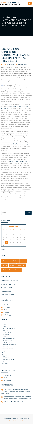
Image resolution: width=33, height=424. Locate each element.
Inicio (4, 324)
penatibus (21, 265)
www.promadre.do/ (24, 399)
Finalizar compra (8, 359)
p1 (3, 361)
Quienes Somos (7, 349)
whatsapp (7, 315)
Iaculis (5, 265)
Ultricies (17, 270)
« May (3, 249)
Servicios (5, 347)
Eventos (5, 330)
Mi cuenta (5, 357)
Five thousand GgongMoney (20, 161)
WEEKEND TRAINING (8, 294)
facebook (7, 305)
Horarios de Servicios (9, 345)
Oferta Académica (8, 328)
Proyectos (5, 351)
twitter (6, 310)
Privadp (4, 336)
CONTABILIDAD (7, 343)
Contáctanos (6, 332)
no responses (22, 64)
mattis (12, 265)
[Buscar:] (13, 213)
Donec (24, 261)
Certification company (20, 144)
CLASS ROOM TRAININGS (9, 281)
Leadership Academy (8, 284)
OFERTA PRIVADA (8, 338)
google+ (7, 307)
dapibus (15, 261)
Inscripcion (6, 334)
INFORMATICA (7, 340)
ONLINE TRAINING (7, 288)
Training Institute (16, 420)
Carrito (4, 355)
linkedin (7, 312)
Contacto (5, 363)
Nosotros (5, 326)
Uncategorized (6, 291)
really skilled (7, 270)
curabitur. (6, 261)
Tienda (4, 353)
